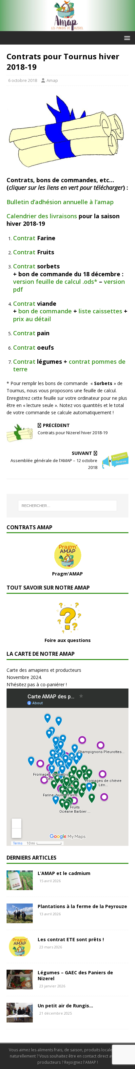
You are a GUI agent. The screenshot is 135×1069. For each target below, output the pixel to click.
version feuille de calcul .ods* (55, 281)
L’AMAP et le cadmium (64, 873)
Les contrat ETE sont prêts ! (71, 939)
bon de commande (45, 311)
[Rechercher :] (68, 505)
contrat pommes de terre (69, 365)
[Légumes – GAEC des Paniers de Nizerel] (20, 985)
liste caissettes (100, 311)
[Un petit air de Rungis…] (20, 1019)
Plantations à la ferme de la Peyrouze (82, 906)
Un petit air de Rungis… (65, 1005)
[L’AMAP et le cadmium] (20, 886)
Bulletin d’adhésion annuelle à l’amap (60, 202)
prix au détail (32, 319)
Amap (52, 80)
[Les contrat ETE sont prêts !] (20, 952)
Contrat (24, 238)
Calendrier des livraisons (42, 216)
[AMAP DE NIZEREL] (67, 27)
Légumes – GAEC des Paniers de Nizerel (75, 975)
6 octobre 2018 (22, 80)
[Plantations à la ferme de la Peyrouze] (20, 919)
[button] (126, 37)
